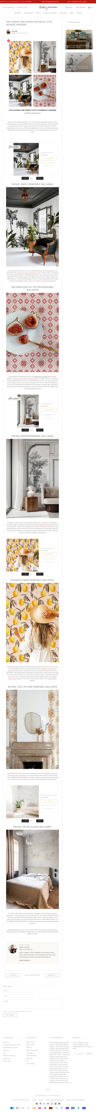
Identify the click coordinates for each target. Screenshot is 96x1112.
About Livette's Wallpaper (75, 1100)
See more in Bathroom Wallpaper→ (49, 558)
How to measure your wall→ (49, 165)
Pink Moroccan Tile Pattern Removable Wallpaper (26, 378)
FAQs (4, 1053)
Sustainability (30, 1053)
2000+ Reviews (30, 1045)
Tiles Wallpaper (32, 388)
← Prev (25, 178)
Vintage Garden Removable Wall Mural (44, 524)
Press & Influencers (32, 1050)
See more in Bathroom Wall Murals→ (48, 805)
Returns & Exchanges (9, 1055)
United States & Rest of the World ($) (47, 1095)
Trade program (30, 1064)
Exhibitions (29, 1058)
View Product (48, 158)
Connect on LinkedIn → (24, 960)
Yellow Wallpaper (52, 679)
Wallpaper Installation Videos (12, 1045)
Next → (40, 178)
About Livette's (30, 1042)
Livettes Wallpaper (19, 1100)
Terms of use (6, 1058)
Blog (27, 1061)
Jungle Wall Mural (45, 281)
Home (34, 1100)
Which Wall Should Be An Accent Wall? (19, 919)
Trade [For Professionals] (55, 1100)
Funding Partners (31, 1055)
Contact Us (6, 1042)
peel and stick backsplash (41, 376)
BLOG (40, 1100)
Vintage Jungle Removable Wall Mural (26, 273)
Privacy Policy (7, 1061)
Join (88, 1053)
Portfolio (29, 1047)
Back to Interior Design (32, 975)
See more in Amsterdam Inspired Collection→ (48, 415)
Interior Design (74, 22)
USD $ (47, 1089)
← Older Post (12, 975)
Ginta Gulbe (24, 947)
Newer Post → (52, 975)
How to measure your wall (10, 1047)
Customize (6, 1050)
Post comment (10, 1015)
